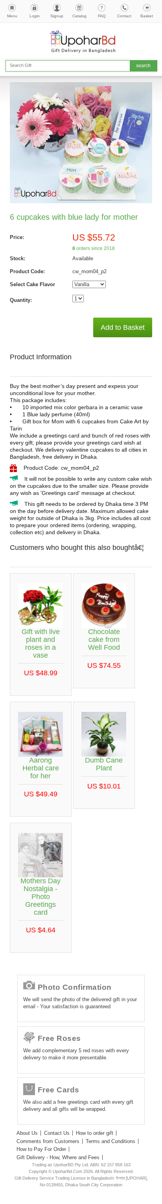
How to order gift (94, 1133)
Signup (56, 16)
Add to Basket (123, 327)
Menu (12, 16)
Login (34, 16)
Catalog (79, 16)
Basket (146, 16)
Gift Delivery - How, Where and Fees (58, 1157)
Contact (124, 16)
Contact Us (57, 1133)
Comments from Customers (48, 1141)
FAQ (102, 16)
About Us (27, 1133)
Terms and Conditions (110, 1141)
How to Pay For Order (41, 1149)
